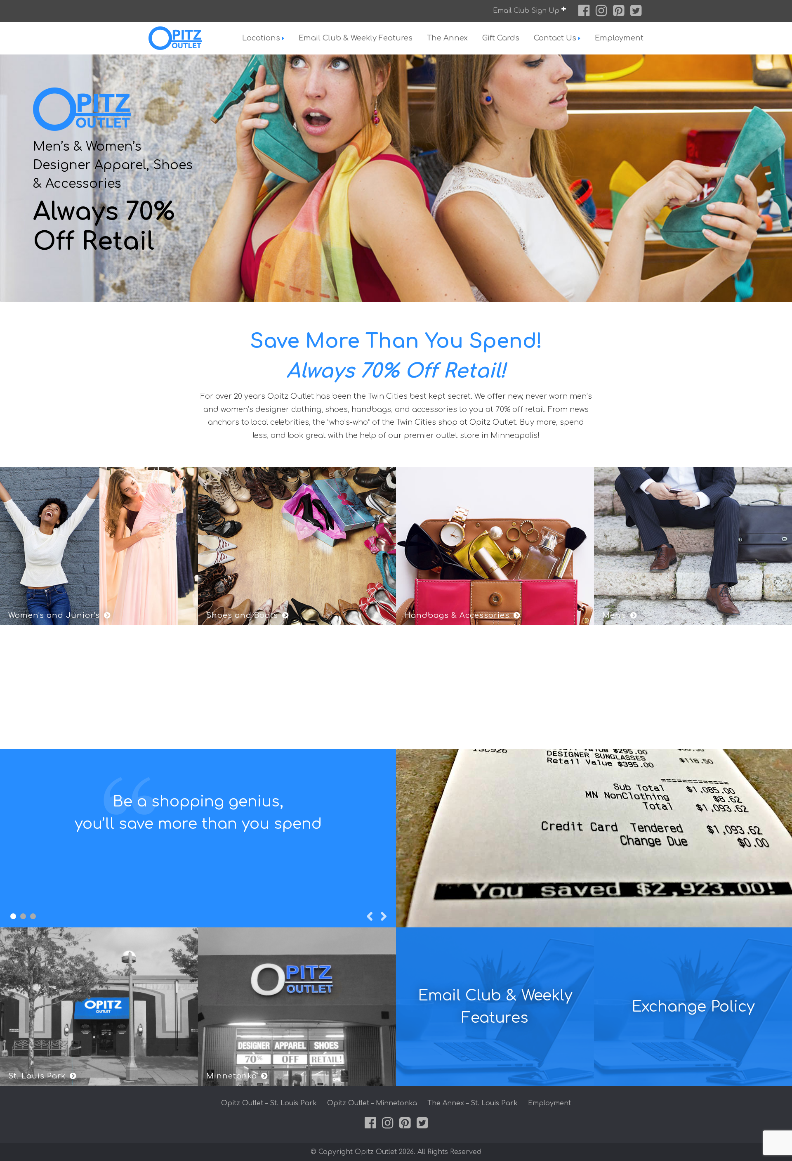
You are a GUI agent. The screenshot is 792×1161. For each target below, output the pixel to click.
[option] (396, 178)
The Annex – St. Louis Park (472, 1103)
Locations (261, 38)
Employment (619, 38)
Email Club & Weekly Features (355, 38)
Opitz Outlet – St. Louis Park (269, 1103)
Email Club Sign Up (527, 10)
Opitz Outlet (192, 38)
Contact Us (555, 38)
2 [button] (23, 916)
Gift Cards (500, 38)
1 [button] (13, 916)
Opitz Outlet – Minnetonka (372, 1103)
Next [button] (384, 916)
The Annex (447, 38)
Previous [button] (369, 916)
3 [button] (33, 916)
